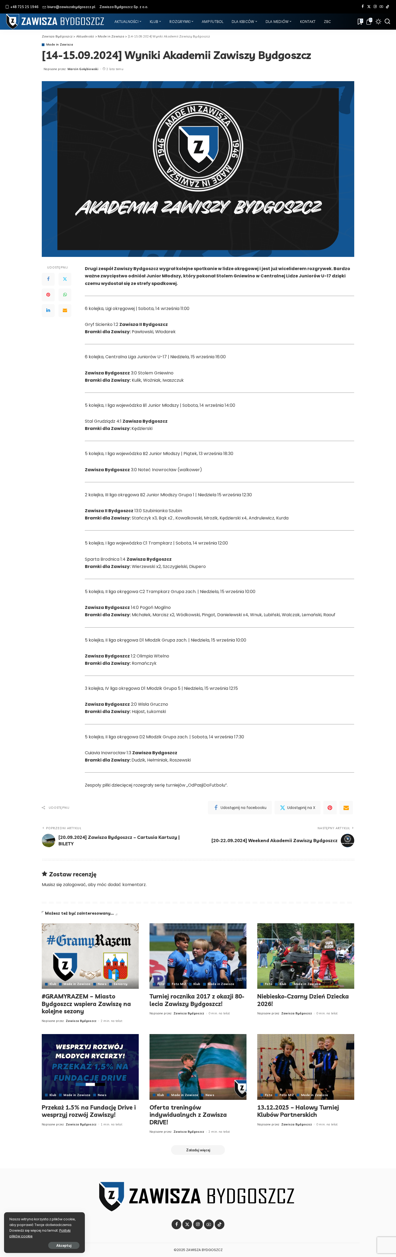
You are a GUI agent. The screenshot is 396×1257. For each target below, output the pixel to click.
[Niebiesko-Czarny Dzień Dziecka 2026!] (305, 956)
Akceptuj (63, 1245)
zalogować (74, 884)
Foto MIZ (179, 984)
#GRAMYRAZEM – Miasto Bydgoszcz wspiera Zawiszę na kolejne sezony (86, 1004)
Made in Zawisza (59, 44)
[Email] (64, 310)
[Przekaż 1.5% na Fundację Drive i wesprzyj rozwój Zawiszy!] (90, 1067)
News (102, 984)
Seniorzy (121, 984)
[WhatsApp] (64, 294)
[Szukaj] (387, 21)
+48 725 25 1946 (24, 7)
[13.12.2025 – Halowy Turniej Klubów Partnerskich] (305, 1067)
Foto (161, 984)
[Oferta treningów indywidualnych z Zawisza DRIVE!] (198, 1067)
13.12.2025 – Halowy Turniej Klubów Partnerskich (298, 1111)
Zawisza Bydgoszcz (81, 1021)
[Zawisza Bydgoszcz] (55, 21)
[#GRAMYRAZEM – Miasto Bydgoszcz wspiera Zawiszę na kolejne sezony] (90, 956)
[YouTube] (381, 6)
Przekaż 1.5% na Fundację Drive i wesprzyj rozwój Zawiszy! (89, 1111)
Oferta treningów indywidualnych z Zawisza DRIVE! (188, 1115)
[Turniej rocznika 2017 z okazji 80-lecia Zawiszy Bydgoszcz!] (198, 956)
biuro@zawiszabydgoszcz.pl (71, 7)
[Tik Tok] (387, 6)
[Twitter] (369, 6)
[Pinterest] (48, 294)
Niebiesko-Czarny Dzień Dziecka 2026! (303, 1000)
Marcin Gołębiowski (83, 69)
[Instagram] (375, 6)
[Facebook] (363, 6)
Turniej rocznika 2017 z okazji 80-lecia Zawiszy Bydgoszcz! (197, 1000)
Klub (53, 984)
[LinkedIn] (48, 310)
